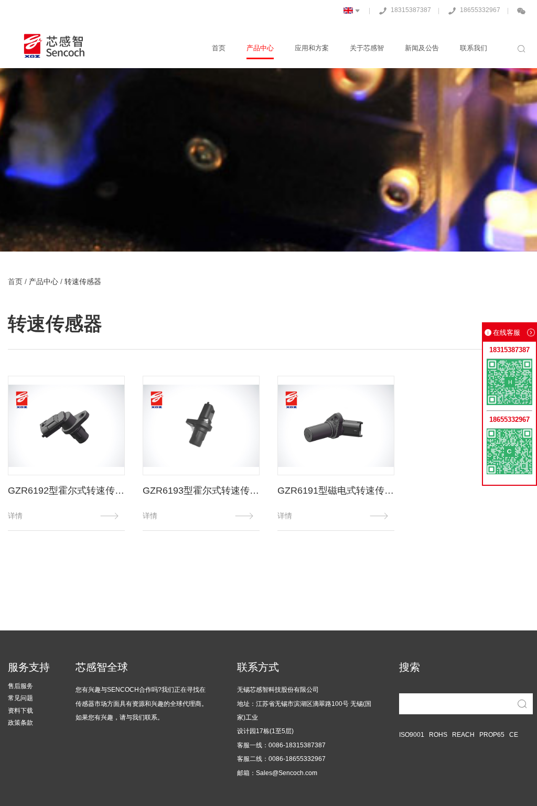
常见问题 (20, 698)
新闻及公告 (422, 48)
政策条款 (20, 723)
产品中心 (260, 48)
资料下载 (20, 710)
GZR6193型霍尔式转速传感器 (201, 491)
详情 (66, 515)
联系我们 (473, 48)
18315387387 (403, 10)
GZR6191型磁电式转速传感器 (335, 491)
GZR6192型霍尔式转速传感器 (66, 491)
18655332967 (472, 10)
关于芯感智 (367, 48)
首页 (218, 48)
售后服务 (20, 686)
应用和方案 (312, 48)
